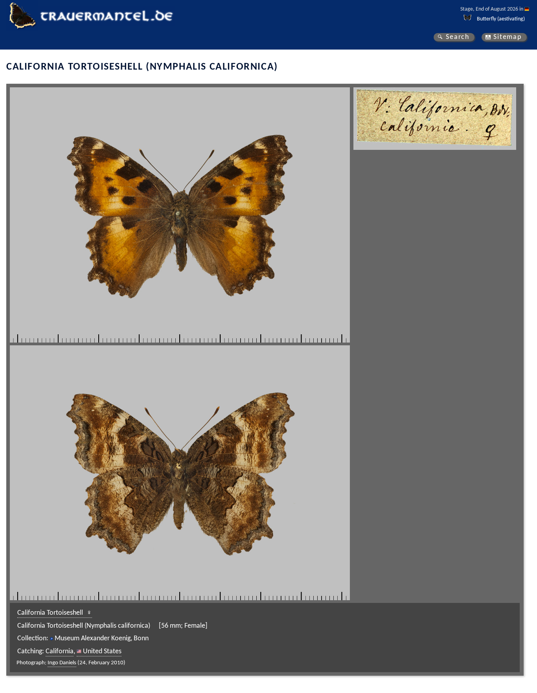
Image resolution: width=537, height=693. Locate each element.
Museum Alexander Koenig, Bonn (102, 638)
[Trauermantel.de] (22, 15)
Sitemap (507, 37)
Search (457, 37)
